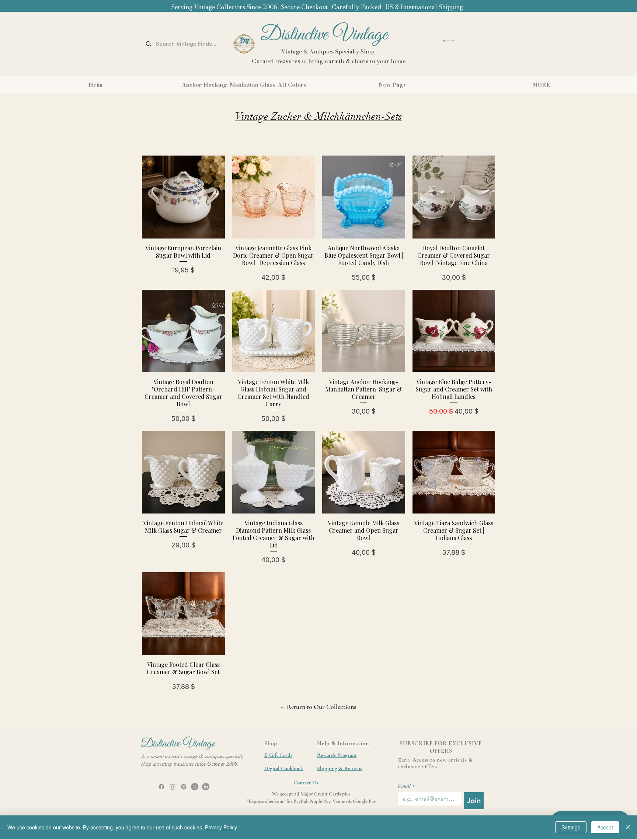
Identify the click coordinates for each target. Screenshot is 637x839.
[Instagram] (172, 786)
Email (406, 786)
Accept (605, 827)
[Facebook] (161, 786)
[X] (194, 786)
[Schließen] (628, 827)
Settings (570, 827)
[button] (466, 41)
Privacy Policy (221, 827)
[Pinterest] (183, 786)
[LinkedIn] (205, 786)
